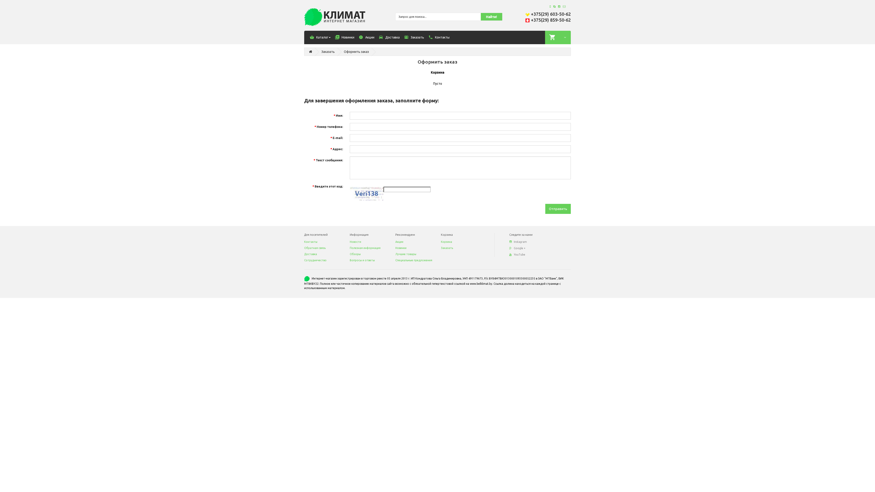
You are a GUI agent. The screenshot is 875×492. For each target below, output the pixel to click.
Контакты (310, 241)
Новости (355, 241)
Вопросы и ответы (362, 260)
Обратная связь (315, 247)
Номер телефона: (330, 126)
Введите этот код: (329, 186)
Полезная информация (365, 247)
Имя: (339, 115)
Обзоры (355, 254)
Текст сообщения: (329, 160)
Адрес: (338, 149)
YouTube (519, 254)
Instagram (520, 241)
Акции (399, 241)
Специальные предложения (413, 260)
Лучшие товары (405, 254)
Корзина (446, 241)
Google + (519, 248)
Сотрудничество (315, 260)
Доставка (310, 254)
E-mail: (338, 137)
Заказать (328, 52)
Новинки (401, 247)
